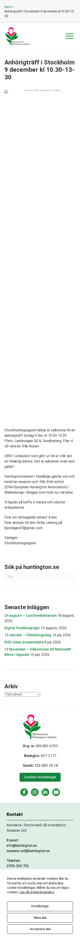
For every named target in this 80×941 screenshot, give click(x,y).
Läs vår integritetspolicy (37, 892)
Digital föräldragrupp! (22, 628)
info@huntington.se (22, 845)
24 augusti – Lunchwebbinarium (30, 615)
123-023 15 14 (46, 765)
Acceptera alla (40, 929)
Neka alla (40, 917)
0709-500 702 (18, 866)
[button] (69, 36)
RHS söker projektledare (24, 642)
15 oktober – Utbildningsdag (27, 635)
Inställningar (40, 906)
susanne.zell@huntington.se (28, 851)
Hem (7, 7)
